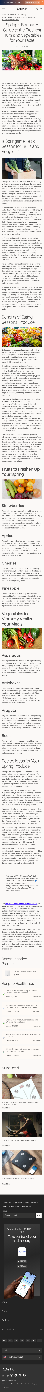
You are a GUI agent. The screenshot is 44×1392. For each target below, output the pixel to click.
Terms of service (25, 1391)
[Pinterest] (20, 1382)
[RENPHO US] (21, 9)
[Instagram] (3, 1382)
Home (4, 15)
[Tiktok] (24, 1382)
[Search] (36, 9)
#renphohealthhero (21, 893)
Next (37, 1222)
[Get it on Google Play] (21, 1273)
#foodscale (34, 895)
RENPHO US (12, 1387)
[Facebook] (16, 1382)
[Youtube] (11, 1382)
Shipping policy (36, 1391)
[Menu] (3, 9)
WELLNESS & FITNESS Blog (16, 15)
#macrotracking (23, 895)
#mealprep (10, 897)
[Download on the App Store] (21, 1268)
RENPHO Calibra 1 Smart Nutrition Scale (21, 913)
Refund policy (6, 1391)
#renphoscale (11, 895)
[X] (7, 1382)
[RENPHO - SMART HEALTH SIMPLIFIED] (21, 1378)
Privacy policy (15, 1391)
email (5, 1218)
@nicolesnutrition (13, 885)
